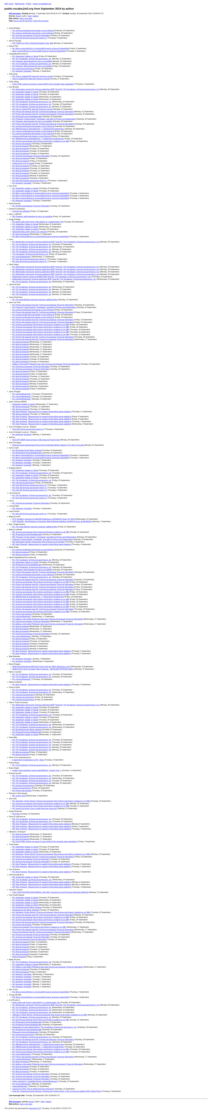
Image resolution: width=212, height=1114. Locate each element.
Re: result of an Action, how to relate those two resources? (35, 808)
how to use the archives (23, 21)
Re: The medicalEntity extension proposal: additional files (34, 300)
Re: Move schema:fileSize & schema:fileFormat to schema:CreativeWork (40, 48)
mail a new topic (26, 18)
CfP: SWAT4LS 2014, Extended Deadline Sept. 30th (32, 43)
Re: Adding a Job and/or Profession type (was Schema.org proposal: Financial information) (47, 619)
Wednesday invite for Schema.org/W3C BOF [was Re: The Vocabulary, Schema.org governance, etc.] (51, 277)
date (30, 16)
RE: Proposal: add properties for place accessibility (32, 216)
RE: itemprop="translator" (22, 508)
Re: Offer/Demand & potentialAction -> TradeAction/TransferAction (38, 129)
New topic (16, 814)
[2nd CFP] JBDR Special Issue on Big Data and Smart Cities (36, 440)
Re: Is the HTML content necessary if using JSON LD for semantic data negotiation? (45, 841)
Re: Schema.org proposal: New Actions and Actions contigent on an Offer (40, 141)
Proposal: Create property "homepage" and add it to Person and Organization (42, 539)
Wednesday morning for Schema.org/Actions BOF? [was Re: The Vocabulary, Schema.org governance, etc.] (54, 279)
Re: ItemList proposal (20, 146)
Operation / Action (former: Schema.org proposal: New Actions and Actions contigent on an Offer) (49, 1015)
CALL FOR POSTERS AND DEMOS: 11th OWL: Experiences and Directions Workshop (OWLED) (50, 892)
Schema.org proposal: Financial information (29, 939)
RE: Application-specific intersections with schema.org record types (38, 542)
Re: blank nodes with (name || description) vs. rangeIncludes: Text (37, 222)
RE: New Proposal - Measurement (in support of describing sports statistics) (41, 412)
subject (36, 16)
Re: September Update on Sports (25, 56)
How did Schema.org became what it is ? (28, 429)
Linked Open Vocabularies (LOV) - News (28, 760)
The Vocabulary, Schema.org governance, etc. (30, 254)
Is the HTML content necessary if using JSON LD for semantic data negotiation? (43, 84)
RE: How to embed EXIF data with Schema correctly (32, 76)
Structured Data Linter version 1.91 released (29, 232)
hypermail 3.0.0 (35, 1108)
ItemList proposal (19, 957)
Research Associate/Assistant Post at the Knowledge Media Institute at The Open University (48, 445)
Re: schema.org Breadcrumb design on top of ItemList (33, 30)
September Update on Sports (23, 404)
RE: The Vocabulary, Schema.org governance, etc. (32, 819)
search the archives (40, 21)
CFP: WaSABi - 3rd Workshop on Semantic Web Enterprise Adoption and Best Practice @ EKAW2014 (52, 521)
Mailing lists (19, 4)
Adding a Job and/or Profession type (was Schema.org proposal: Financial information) (46, 364)
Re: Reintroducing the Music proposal (27, 450)
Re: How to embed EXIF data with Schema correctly (32, 109)
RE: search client (19, 796)
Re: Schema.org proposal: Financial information (31, 35)
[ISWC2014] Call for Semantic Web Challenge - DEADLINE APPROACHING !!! (43, 669)
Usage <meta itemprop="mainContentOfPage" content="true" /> (37, 770)
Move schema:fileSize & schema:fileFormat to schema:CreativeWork (39, 51)
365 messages (15, 13)
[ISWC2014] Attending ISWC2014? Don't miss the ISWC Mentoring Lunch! (41, 667)
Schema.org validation (21, 211)
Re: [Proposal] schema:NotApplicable (27, 116)
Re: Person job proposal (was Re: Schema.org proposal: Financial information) (43, 112)
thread (18, 16)
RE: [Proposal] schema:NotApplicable (27, 534)
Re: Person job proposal (21, 144)
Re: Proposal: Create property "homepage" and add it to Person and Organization (44, 119)
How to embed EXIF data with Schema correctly (31, 79)
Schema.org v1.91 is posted (23, 163)
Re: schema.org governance (23, 69)
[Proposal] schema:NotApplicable (25, 1032)
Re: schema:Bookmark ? (22, 257)
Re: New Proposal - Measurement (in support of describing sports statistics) (41, 651)
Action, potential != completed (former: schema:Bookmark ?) (35, 1081)
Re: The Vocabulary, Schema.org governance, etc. (32, 59)
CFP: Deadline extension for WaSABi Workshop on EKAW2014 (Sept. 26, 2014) (43, 519)
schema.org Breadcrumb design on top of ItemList (31, 136)
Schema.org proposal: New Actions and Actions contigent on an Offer (39, 927)
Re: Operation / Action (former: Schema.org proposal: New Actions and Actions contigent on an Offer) (51, 801)
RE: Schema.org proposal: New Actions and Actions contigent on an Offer (41, 532)
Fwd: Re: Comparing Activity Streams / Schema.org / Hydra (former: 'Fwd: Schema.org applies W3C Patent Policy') (57, 1091)
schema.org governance (21, 788)
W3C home (8, 4)
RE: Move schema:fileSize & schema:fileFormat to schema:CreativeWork (40, 997)
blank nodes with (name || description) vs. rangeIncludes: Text (36, 1002)
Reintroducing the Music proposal (25, 910)
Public (28, 4)
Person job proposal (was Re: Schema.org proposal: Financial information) (41, 932)
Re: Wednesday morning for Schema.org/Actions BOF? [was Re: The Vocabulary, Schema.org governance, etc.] (56, 89)
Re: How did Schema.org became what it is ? (29, 38)
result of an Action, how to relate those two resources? (33, 1089)
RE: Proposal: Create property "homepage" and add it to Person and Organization (44, 537)
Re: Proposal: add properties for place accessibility (32, 61)
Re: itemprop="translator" (22, 71)
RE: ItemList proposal (20, 407)
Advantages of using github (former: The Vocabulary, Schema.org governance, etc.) (44, 1027)
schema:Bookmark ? (20, 1086)
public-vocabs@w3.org (42, 4)
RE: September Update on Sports (25, 877)
